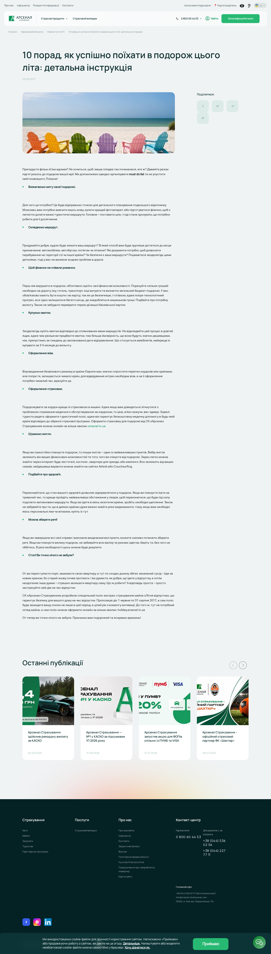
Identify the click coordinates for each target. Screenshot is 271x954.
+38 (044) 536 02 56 (214, 843)
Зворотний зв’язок (129, 846)
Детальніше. (131, 943)
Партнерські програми (35, 851)
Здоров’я (27, 841)
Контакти (67, 5)
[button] (233, 665)
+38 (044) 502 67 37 (186, 893)
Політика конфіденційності (134, 856)
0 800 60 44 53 (188, 837)
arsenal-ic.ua (97, 426)
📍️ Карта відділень (225, 5)
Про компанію (126, 830)
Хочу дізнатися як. (137, 947)
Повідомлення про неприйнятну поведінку (137, 869)
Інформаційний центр (32, 31)
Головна (12, 31)
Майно (26, 835)
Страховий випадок (86, 830)
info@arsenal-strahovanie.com (191, 897)
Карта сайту (125, 876)
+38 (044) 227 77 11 (214, 853)
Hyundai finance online (131, 862)
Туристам (27, 846)
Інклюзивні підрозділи (197, 5)
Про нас (9, 5)
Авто (25, 830)
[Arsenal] (20, 18)
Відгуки (123, 851)
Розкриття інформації (46, 5)
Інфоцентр (23, 5)
